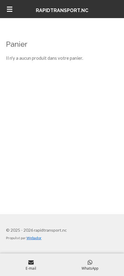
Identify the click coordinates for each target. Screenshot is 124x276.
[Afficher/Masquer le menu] (9, 9)
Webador (34, 238)
